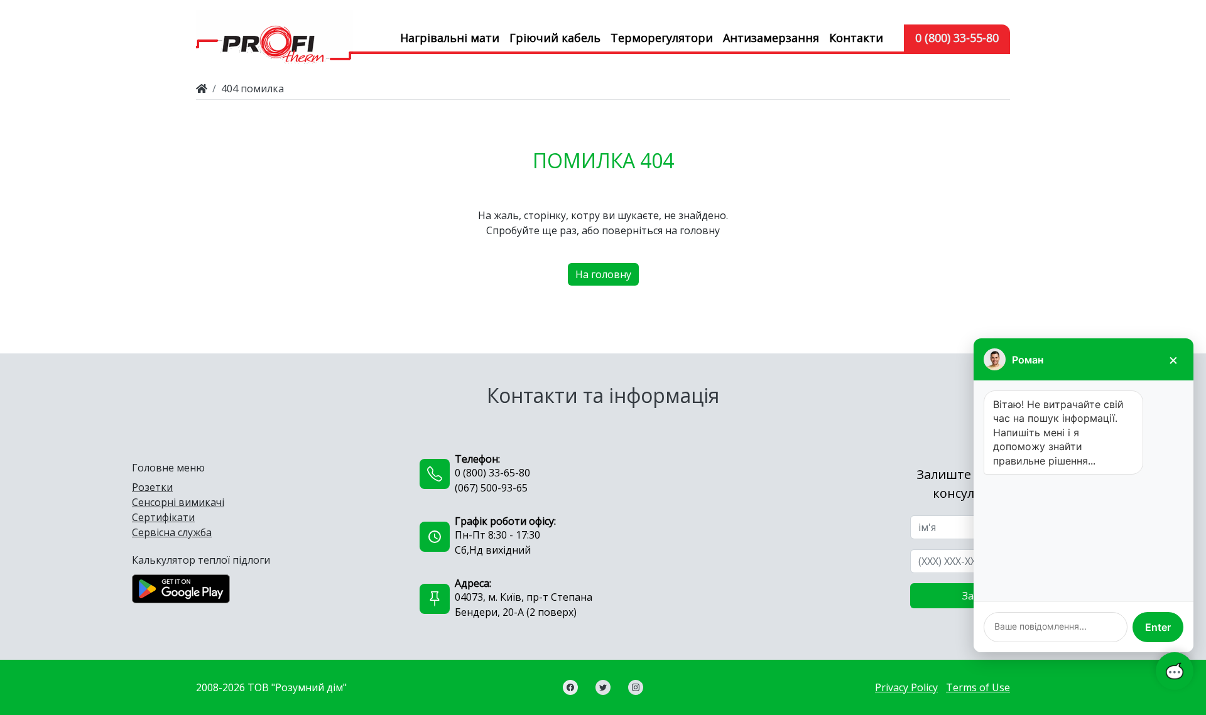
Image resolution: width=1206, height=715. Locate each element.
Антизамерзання (771, 37)
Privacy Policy (906, 687)
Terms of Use (978, 687)
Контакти (856, 37)
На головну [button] (603, 274)
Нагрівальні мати (449, 37)
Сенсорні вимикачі (178, 502)
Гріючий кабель (554, 37)
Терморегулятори (662, 37)
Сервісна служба (172, 532)
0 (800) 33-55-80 (957, 37)
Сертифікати (163, 517)
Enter (1158, 627)
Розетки (152, 487)
